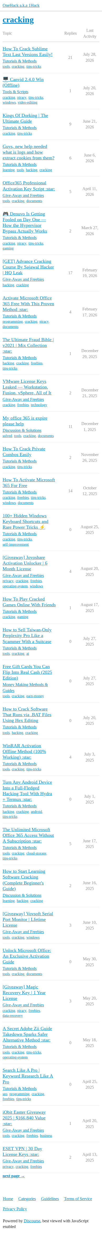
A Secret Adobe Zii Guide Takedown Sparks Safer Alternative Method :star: (27, 1034)
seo (5, 1094)
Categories (27, 1198)
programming (13, 321)
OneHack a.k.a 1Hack (21, 5)
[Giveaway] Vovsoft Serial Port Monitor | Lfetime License (28, 919)
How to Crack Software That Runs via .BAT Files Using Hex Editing (27, 714)
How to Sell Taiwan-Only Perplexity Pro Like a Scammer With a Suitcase (27, 635)
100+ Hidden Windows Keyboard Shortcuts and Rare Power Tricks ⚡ (25, 521)
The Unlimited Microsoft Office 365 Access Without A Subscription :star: (28, 835)
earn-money (35, 696)
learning (9, 170)
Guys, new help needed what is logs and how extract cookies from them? (28, 152)
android (36, 812)
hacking (31, 170)
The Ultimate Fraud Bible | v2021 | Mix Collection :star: (28, 345)
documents (34, 201)
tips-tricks (33, 66)
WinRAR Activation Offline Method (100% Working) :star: (24, 751)
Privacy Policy (15, 1209)
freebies (36, 363)
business (46, 1136)
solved (7, 436)
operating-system (15, 586)
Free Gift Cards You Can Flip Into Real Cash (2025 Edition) (27, 672)
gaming (8, 248)
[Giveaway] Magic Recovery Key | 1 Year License (24, 992)
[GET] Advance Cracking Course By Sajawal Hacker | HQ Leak (28, 267)
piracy (21, 97)
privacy (8, 581)
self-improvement (16, 544)
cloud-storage (36, 853)
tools (6, 66)
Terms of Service (78, 1198)
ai (27, 654)
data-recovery (13, 1016)
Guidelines (50, 1198)
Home (8, 1198)
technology (39, 405)
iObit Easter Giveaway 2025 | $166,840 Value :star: (24, 1118)
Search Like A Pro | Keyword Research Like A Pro (28, 1076)
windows (9, 102)
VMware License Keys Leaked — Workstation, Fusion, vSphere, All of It (27, 387)
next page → (14, 1176)
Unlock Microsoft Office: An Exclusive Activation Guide (27, 956)
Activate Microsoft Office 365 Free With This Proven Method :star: (28, 303)
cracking (18, 66)
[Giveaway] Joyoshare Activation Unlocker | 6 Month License (25, 563)
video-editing (27, 102)
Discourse (32, 1221)
